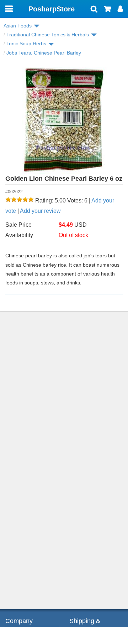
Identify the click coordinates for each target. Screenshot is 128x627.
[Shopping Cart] (107, 9)
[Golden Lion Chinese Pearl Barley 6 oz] (64, 120)
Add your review (40, 211)
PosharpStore (51, 9)
